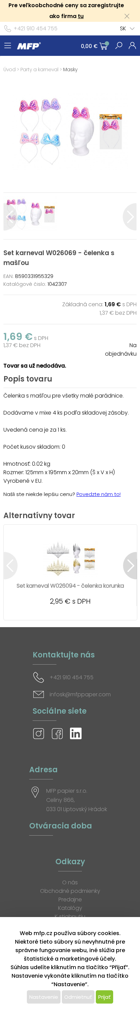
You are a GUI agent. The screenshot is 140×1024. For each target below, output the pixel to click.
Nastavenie (43, 996)
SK (123, 28)
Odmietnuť (78, 996)
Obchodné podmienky (70, 891)
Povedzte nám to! (98, 494)
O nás (70, 882)
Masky (70, 69)
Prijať (104, 996)
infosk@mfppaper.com (80, 694)
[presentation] (10, 217)
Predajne (70, 899)
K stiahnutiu (70, 916)
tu (81, 16)
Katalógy (70, 908)
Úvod (9, 69)
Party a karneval (39, 69)
